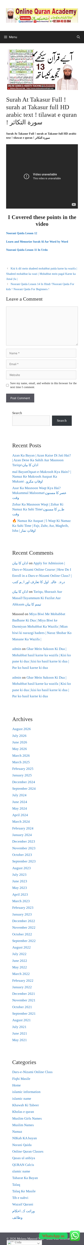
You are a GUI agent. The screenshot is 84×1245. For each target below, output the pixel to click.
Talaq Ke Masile (24, 1191)
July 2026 (19, 736)
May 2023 (19, 888)
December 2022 (23, 921)
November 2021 (23, 1000)
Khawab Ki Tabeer (25, 1105)
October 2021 (22, 1007)
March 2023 (21, 901)
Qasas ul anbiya (23, 1158)
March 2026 (21, 756)
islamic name (21, 1099)
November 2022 (23, 927)
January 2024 (22, 835)
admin (16, 649)
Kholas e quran (23, 1112)
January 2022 (22, 987)
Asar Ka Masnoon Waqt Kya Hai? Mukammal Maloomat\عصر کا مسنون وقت (39, 493)
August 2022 (21, 947)
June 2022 (19, 961)
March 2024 (21, 822)
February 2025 (22, 769)
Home (16, 1085)
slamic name (21, 1171)
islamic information (26, 1092)
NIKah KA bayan (24, 1138)
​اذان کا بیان (20, 563)
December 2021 (23, 994)
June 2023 (19, 881)
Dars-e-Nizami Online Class (32, 1072)
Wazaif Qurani (22, 1204)
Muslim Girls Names (27, 1118)
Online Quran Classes (27, 1151)
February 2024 (22, 828)
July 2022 (19, 954)
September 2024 (24, 789)
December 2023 (23, 841)
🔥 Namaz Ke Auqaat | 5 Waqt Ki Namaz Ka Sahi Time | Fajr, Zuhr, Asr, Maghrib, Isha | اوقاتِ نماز (41, 526)
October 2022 (22, 934)
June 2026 (19, 742)
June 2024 (19, 802)
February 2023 (22, 908)
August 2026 (21, 729)
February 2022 (22, 981)
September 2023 (24, 861)
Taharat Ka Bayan (25, 1178)
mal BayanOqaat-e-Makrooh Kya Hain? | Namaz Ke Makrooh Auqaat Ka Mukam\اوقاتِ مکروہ (41, 477)
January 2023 (22, 914)
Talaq (16, 1185)
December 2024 (23, 782)
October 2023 (22, 855)
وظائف (17, 1218)
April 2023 (20, 894)
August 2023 (21, 868)
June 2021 (19, 1033)
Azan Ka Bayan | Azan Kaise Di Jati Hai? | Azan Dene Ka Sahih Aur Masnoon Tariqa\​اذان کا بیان (41, 460)
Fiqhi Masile (21, 1079)
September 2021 (24, 1014)
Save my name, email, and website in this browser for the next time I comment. (43, 385)
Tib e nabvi (20, 1198)
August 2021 (21, 1020)
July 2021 (19, 1027)
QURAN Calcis (23, 1165)
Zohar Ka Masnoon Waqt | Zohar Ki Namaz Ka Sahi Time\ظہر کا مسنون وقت (38, 509)
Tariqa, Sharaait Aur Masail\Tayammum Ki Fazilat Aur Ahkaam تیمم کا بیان (37, 598)
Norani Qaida (22, 1145)
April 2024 (20, 815)
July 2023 (19, 875)
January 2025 (22, 775)
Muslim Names (23, 1125)
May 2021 (19, 1040)
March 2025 (21, 762)
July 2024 (19, 795)
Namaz (17, 1132)
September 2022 (24, 941)
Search (17, 413)
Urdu (17, 1242)
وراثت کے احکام (23, 1211)
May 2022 (19, 967)
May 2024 (19, 808)
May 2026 (19, 749)
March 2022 (21, 974)
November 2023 (23, 848)
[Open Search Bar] (78, 37)
